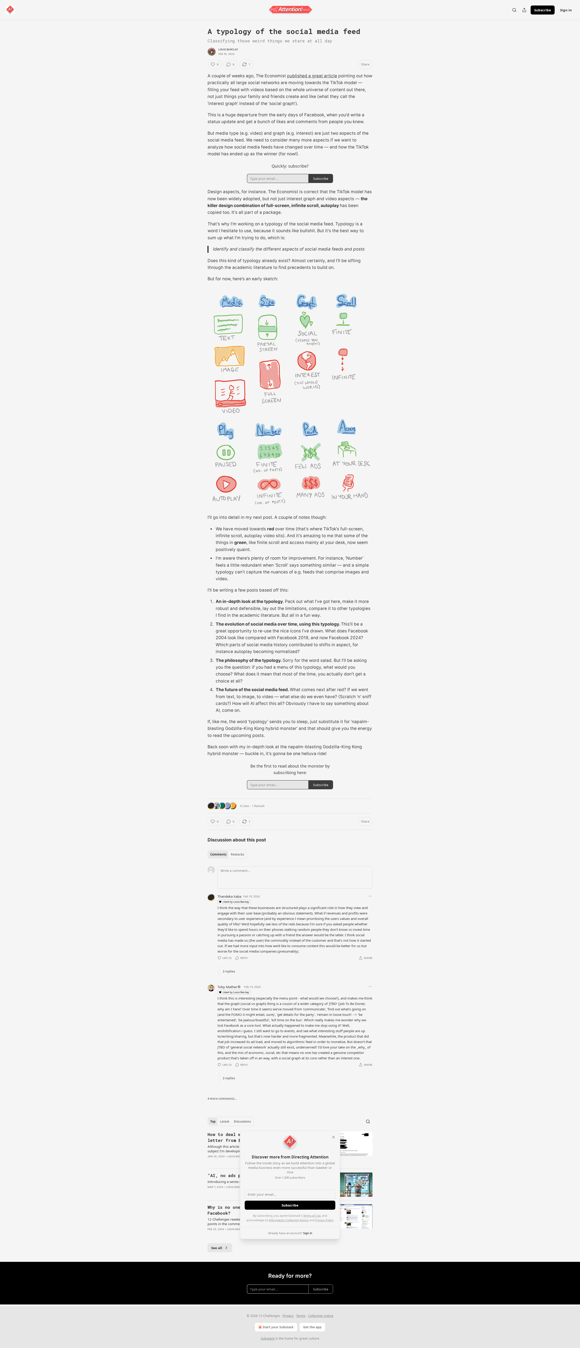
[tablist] (227, 854)
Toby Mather (227, 987)
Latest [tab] (224, 1121)
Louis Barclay (228, 49)
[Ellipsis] (370, 896)
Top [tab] (212, 1121)
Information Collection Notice (289, 1220)
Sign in (566, 10)
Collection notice (320, 1316)
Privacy (288, 1316)
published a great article (312, 75)
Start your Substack (278, 1327)
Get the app (312, 1327)
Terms (300, 1316)
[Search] (514, 10)
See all (216, 1248)
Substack (267, 1338)
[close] (333, 1137)
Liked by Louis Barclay (236, 901)
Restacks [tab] (237, 854)
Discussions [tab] (242, 1121)
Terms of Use (312, 1216)
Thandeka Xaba (229, 896)
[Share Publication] (524, 10)
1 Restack (258, 806)
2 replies (229, 971)
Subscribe (542, 10)
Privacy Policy (324, 1220)
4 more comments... (222, 1099)
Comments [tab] (218, 854)
